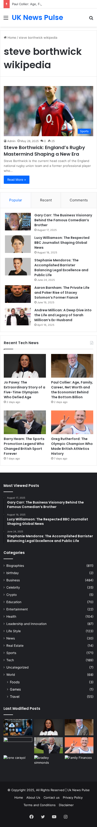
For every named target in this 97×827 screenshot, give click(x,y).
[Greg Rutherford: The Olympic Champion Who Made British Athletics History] (72, 422)
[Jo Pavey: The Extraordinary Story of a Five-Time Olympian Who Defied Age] (25, 366)
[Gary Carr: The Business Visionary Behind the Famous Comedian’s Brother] (18, 221)
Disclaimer (66, 805)
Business (13, 580)
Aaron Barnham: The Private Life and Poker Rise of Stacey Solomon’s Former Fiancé (61, 292)
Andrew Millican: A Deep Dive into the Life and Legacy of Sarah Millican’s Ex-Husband (63, 315)
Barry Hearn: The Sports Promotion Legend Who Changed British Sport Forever (24, 446)
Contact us (52, 797)
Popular (15, 200)
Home (11, 37)
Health (11, 616)
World (10, 675)
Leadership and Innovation (26, 624)
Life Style (13, 631)
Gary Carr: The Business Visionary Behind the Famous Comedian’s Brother (63, 220)
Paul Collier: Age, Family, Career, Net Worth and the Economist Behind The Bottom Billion (72, 389)
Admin (11, 141)
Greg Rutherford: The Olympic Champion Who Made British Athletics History (72, 446)
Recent (46, 200)
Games (15, 689)
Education (13, 602)
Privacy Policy (73, 797)
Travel (14, 697)
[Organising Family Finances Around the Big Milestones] (79, 763)
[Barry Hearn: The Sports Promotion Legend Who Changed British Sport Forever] (25, 422)
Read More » (16, 179)
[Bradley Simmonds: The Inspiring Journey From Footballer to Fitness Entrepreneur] (48, 763)
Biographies (15, 566)
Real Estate (15, 645)
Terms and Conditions (40, 805)
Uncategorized (17, 667)
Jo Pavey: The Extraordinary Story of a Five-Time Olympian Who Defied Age (24, 389)
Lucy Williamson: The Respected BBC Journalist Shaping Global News (61, 242)
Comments (79, 200)
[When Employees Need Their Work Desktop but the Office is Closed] (18, 727)
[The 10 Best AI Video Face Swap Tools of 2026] (18, 745)
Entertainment (17, 609)
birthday (12, 573)
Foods (15, 682)
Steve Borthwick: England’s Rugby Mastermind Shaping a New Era (44, 150)
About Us (33, 797)
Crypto (11, 595)
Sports (11, 653)
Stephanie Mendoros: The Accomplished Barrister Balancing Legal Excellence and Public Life (61, 267)
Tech (10, 660)
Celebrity (13, 587)
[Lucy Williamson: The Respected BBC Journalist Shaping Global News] (18, 244)
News (10, 638)
